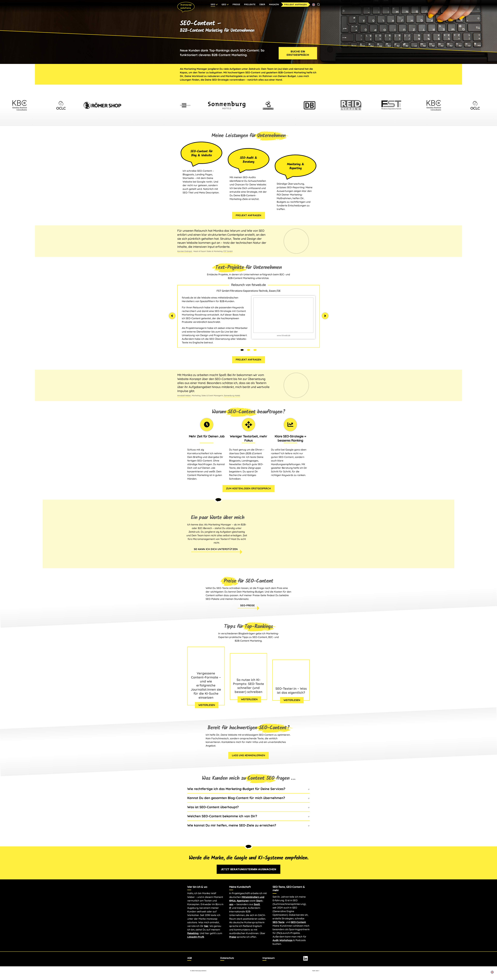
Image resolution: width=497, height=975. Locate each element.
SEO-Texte (278, 922)
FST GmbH (228, 251)
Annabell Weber (184, 395)
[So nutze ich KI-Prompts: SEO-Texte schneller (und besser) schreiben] (248, 674)
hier (206, 926)
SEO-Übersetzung (219, 338)
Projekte (249, 4)
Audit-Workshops (283, 940)
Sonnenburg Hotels (232, 395)
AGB (189, 957)
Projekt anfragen (295, 4)
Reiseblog (193, 933)
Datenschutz (227, 957)
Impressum (268, 957)
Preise (236, 4)
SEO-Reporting (295, 187)
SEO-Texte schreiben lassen (232, 588)
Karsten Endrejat (184, 251)
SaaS (257, 904)
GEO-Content (298, 922)
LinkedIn (305, 958)
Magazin (274, 4)
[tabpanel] (248, 316)
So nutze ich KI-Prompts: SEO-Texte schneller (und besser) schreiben (248, 686)
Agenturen (243, 900)
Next (325, 316)
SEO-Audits (249, 177)
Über (262, 4)
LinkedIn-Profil (195, 936)
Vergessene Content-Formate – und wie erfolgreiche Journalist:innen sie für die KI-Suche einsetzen (206, 685)
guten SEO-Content (282, 457)
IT (230, 907)
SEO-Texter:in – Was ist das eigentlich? (291, 690)
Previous (172, 316)
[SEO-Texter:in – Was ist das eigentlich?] (291, 683)
